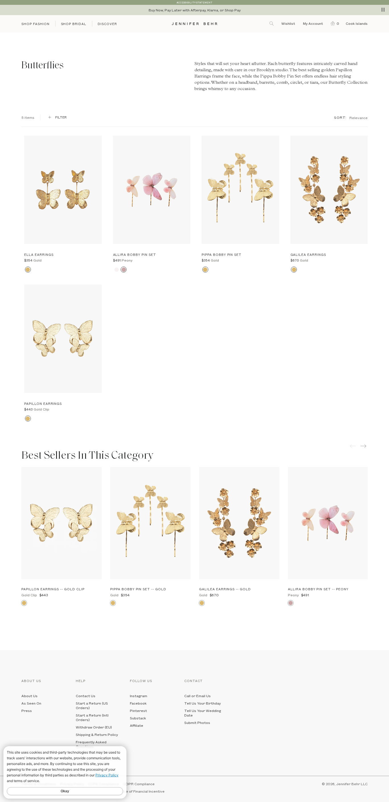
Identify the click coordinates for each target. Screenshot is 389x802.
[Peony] (124, 270)
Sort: (340, 117)
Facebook (138, 703)
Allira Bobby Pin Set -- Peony (318, 589)
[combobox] (358, 117)
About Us (29, 695)
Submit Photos (197, 722)
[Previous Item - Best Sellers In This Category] (353, 446)
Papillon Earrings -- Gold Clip (53, 589)
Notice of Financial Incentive (140, 791)
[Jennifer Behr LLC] (194, 24)
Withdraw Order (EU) (94, 727)
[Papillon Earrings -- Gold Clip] (61, 523)
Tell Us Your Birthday (202, 703)
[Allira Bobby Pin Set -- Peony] (328, 523)
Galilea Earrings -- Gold (225, 589)
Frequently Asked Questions (91, 744)
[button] (333, 23)
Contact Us (85, 695)
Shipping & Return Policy (97, 734)
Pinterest (138, 710)
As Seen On (31, 703)
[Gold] (28, 270)
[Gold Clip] (28, 419)
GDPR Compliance (139, 783)
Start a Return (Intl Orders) (92, 717)
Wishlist (288, 23)
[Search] (272, 23)
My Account (313, 23)
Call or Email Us (197, 695)
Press (26, 710)
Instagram (138, 695)
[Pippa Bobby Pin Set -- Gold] (150, 523)
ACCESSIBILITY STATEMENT (194, 2)
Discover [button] (107, 24)
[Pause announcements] (383, 10)
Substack (138, 718)
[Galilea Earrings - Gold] (329, 190)
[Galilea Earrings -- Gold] (239, 523)
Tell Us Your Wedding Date (202, 712)
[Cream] (116, 270)
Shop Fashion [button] (35, 24)
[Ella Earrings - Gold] (63, 190)
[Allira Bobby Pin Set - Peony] (152, 190)
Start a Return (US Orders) (92, 705)
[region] (194, 10)
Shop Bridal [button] (74, 24)
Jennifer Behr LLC (352, 783)
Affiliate (136, 725)
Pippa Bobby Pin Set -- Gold (138, 589)
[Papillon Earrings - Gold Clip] (63, 339)
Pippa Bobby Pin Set (280, 76)
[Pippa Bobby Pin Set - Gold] (240, 190)
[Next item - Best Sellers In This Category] (364, 446)
